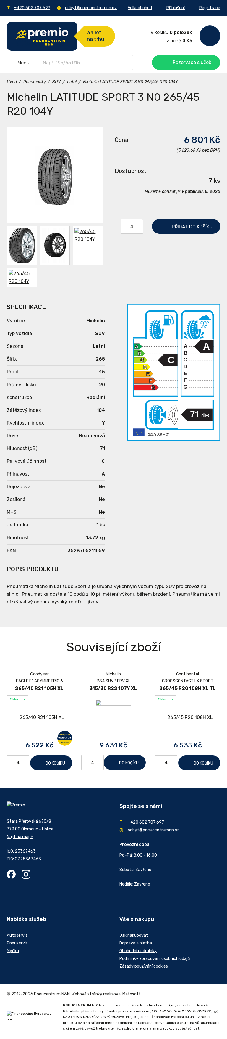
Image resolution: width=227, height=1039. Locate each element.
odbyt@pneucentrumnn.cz (91, 7)
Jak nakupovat (133, 935)
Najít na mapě (20, 836)
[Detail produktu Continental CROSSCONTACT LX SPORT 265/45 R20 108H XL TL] (187, 717)
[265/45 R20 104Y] (54, 175)
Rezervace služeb (192, 62)
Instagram (26, 874)
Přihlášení (175, 7)
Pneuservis (17, 943)
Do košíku (55, 763)
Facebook (11, 874)
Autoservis (17, 935)
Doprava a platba (135, 943)
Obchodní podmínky (138, 950)
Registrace (209, 7)
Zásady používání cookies (143, 966)
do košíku (192, 227)
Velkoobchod (140, 7)
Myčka (13, 950)
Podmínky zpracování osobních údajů (154, 958)
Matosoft (131, 994)
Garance (64, 738)
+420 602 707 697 (32, 7)
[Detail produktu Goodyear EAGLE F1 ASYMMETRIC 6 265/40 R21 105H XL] (39, 717)
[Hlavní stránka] (42, 36)
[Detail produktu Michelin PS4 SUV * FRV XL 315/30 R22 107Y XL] (113, 717)
